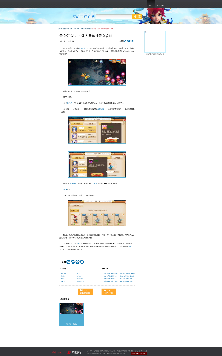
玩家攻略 (76, 29)
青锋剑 (79, 276)
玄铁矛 (63, 281)
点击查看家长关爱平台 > (138, 353)
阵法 (65, 189)
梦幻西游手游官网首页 (64, 3)
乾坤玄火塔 (80, 281)
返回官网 (160, 5)
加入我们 (144, 351)
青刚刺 (63, 276)
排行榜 (69, 103)
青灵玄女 (82, 48)
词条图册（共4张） (71, 324)
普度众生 (73, 183)
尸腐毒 (94, 183)
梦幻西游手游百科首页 (65, 29)
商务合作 (137, 351)
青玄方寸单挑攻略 (109, 279)
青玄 (78, 273)
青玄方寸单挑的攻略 (126, 279)
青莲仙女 (80, 279)
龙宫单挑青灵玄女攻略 (110, 281)
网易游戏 (130, 351)
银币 (79, 244)
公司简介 (89, 351)
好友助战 (100, 109)
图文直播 (88, 29)
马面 (129, 246)
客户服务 (96, 351)
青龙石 (63, 279)
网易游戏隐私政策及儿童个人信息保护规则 (113, 351)
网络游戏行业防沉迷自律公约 (116, 353)
